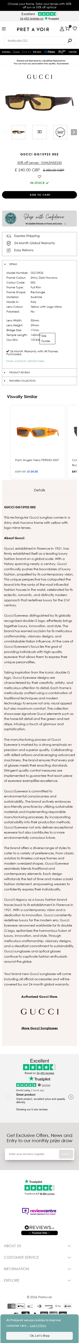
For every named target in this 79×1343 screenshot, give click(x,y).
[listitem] (37, 442)
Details (13, 264)
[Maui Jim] (62, 52)
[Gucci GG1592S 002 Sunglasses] (19, 132)
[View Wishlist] (75, 28)
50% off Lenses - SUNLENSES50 (39, 163)
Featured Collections (22, 380)
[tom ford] (72, 52)
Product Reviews (19, 372)
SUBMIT (66, 1154)
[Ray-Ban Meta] (50, 52)
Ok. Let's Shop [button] (39, 1335)
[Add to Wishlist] (39, 177)
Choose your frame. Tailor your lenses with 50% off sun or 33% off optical (39, 5)
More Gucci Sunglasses (39, 1028)
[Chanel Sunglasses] (6, 52)
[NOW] (70, 41)
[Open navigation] (3, 29)
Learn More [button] (38, 1325)
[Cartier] (16, 51)
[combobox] (39, 40)
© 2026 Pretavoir (39, 1297)
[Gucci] (26, 52)
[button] (6, 442)
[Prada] (37, 52)
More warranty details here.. (25, 361)
